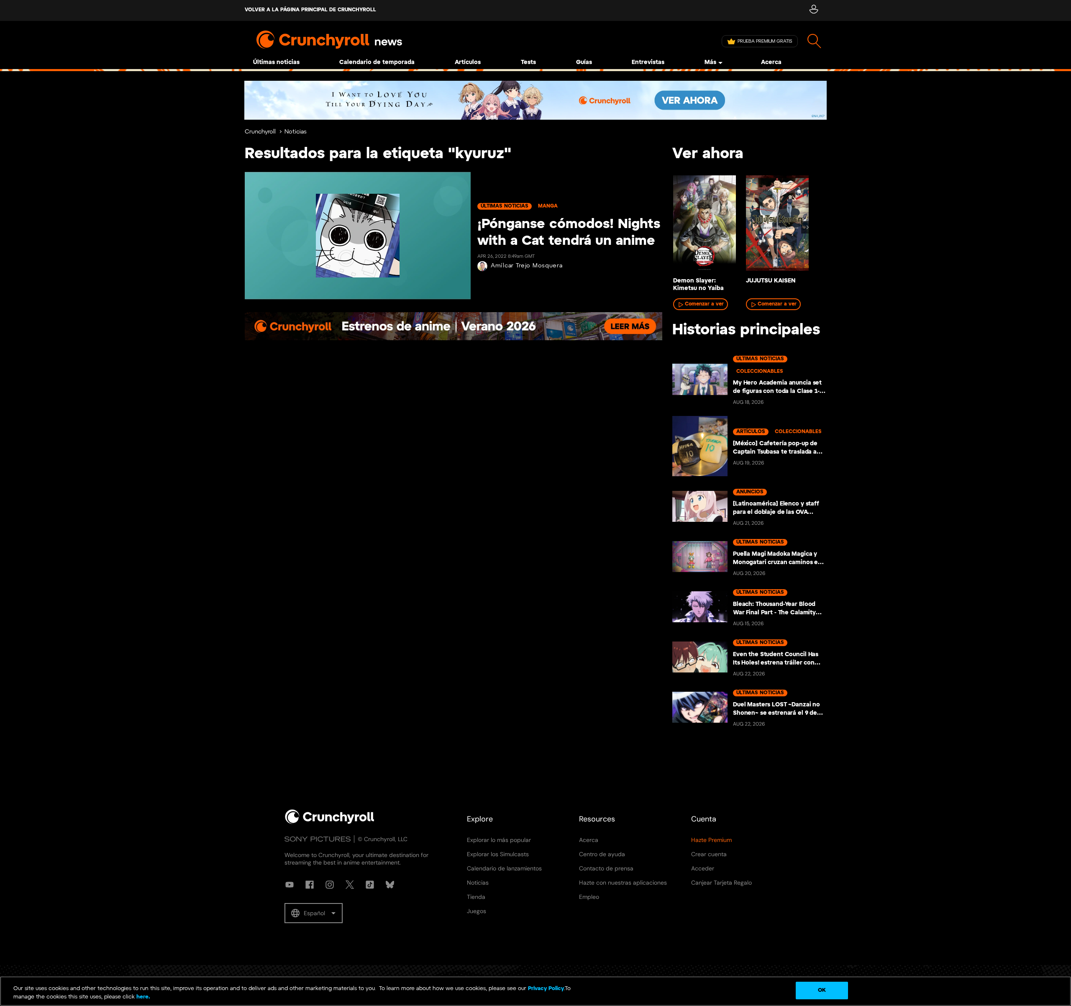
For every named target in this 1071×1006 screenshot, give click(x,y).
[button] (313, 913)
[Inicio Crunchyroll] (329, 822)
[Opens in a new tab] (535, 100)
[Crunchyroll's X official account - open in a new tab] (350, 885)
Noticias (295, 132)
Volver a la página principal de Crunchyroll (310, 10)
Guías (584, 62)
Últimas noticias (276, 62)
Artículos (468, 62)
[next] (807, 227)
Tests (528, 62)
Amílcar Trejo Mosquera (526, 266)
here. (142, 997)
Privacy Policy (546, 988)
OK (822, 990)
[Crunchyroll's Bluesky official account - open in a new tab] (390, 885)
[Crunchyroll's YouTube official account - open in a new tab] (289, 885)
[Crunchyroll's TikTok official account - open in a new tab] (370, 885)
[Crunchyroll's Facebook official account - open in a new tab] (310, 885)
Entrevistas (648, 62)
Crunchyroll (260, 132)
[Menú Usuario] (813, 10)
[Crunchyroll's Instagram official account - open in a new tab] (330, 885)
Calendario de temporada (377, 62)
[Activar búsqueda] (814, 41)
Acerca (771, 62)
